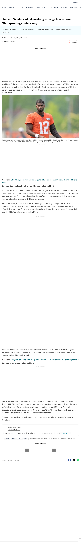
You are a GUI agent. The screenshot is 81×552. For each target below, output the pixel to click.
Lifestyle (64, 7)
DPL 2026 (73, 7)
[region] (40, 13)
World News (54, 7)
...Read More (65, 433)
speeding (19, 438)
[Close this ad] (79, 540)
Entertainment (41, 7)
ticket (13, 438)
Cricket (20, 7)
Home (4, 7)
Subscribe (75, 2)
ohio (25, 438)
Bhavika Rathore (9, 41)
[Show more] (78, 438)
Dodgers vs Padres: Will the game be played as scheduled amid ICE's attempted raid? (45, 360)
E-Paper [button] (12, 7)
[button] (27, 450)
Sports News (43, 438)
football (7, 438)
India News (30, 7)
